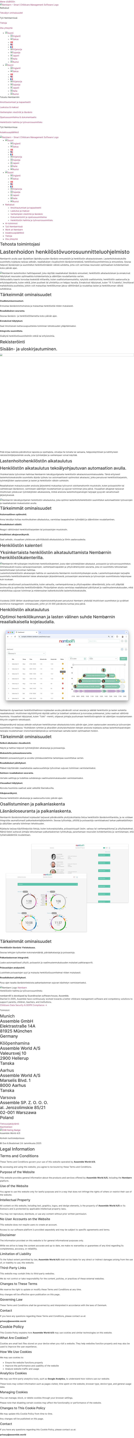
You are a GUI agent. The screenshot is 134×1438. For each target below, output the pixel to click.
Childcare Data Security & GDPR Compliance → (23, 1005)
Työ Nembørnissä (14, 226)
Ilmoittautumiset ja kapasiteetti (15, 102)
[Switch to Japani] (72, 55)
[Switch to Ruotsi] (72, 61)
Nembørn (22, 987)
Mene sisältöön (7, 1)
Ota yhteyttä (6, 28)
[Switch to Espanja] (72, 52)
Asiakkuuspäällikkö (9, 132)
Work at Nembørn (14, 229)
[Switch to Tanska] (72, 42)
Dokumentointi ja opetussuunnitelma (28, 217)
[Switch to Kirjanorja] (72, 49)
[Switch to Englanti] (72, 36)
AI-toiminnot (11, 223)
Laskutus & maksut (9, 107)
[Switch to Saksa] (72, 39)
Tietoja (3, 23)
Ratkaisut (9, 204)
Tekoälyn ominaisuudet (11, 12)
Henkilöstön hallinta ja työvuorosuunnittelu (21, 122)
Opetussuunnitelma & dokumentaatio (18, 117)
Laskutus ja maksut (19, 211)
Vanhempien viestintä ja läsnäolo (16, 112)
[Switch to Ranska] (72, 47)
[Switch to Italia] (72, 58)
